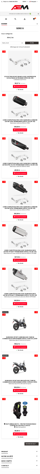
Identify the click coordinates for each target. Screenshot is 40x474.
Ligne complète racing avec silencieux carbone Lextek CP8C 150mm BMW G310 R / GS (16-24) (20, 120)
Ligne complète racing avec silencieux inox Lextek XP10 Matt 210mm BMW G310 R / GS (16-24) (20, 294)
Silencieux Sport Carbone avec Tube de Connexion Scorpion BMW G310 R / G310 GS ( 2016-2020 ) (20, 338)
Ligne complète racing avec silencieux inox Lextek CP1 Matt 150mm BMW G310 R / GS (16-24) (20, 251)
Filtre (32, 43)
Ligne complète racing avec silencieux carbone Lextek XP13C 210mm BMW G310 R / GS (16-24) (20, 207)
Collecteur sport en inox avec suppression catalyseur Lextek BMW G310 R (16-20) (20, 77)
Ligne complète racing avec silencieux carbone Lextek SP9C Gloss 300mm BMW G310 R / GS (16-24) (20, 164)
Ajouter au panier (20, 86)
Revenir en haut (32, 444)
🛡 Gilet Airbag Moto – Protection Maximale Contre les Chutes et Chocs (20, 424)
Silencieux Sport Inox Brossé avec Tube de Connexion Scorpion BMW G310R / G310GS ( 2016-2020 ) (20, 382)
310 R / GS (10, 38)
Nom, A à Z (12, 43)
